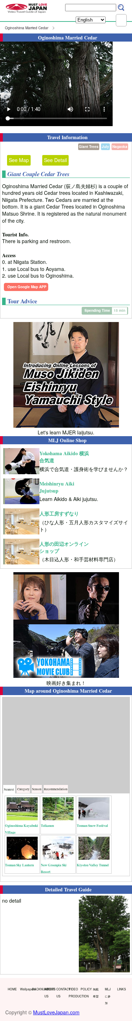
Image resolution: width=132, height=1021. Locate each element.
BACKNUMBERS (36, 989)
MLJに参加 (108, 996)
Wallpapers (24, 989)
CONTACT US (60, 992)
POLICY (85, 989)
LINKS (121, 989)
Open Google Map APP (26, 286)
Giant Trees (89, 146)
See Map (19, 159)
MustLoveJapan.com (56, 1012)
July (105, 146)
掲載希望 (96, 992)
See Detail (55, 159)
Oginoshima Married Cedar (26, 27)
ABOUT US (49, 992)
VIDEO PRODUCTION (73, 992)
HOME (12, 989)
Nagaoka (119, 146)
